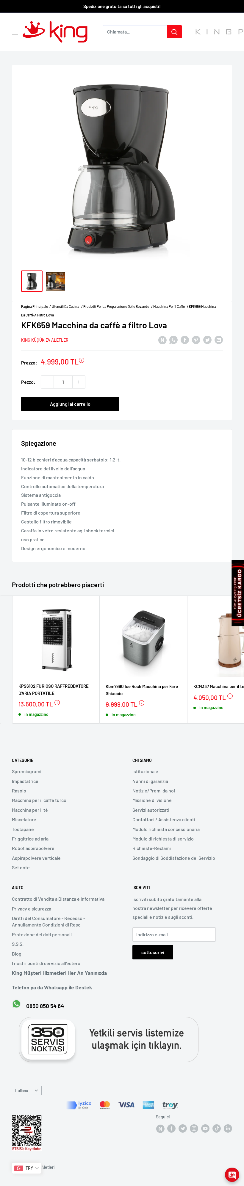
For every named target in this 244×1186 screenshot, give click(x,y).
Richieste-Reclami (151, 848)
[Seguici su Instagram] (194, 1128)
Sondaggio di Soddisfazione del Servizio (173, 858)
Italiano (21, 1090)
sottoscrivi (152, 952)
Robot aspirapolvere (33, 848)
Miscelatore (24, 819)
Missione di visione (152, 800)
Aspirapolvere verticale (36, 858)
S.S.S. (18, 944)
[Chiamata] (174, 31)
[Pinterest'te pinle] (196, 339)
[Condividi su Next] (162, 339)
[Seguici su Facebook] (160, 1128)
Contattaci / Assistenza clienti (163, 819)
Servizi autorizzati (150, 810)
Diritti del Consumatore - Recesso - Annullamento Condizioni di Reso (48, 921)
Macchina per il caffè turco (39, 800)
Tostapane (23, 829)
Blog (16, 953)
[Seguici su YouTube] (205, 1128)
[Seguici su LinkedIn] (228, 1128)
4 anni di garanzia (150, 781)
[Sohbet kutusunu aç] (232, 1175)
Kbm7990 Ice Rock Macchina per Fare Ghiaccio (142, 690)
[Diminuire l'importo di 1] (47, 382)
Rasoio (19, 790)
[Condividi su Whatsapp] (173, 339)
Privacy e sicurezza (31, 908)
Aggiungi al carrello (70, 404)
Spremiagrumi (26, 771)
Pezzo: (28, 382)
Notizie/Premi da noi (153, 790)
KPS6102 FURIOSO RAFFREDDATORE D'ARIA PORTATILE (53, 689)
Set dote (21, 867)
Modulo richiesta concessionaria (166, 829)
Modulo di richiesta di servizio (163, 838)
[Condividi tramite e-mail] (219, 339)
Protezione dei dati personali (42, 934)
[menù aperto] (15, 32)
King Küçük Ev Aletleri (45, 340)
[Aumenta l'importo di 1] (79, 382)
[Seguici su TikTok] (216, 1128)
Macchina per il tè (30, 810)
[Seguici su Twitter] (183, 1128)
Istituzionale (145, 771)
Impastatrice (25, 781)
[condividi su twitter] (207, 339)
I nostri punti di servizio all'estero (46, 963)
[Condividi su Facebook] (185, 339)
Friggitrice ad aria (30, 838)
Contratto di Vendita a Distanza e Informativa (58, 899)
